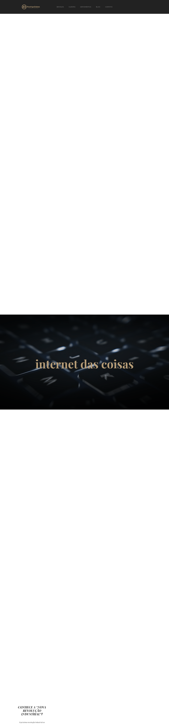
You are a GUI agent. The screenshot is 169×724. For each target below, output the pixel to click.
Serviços (60, 7)
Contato (108, 7)
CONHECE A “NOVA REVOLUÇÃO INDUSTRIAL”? (32, 711)
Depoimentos (85, 7)
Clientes (72, 7)
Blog (98, 7)
